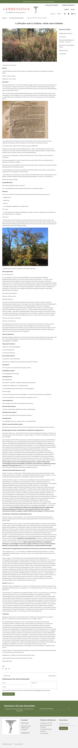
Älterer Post (7, 676)
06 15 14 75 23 (24, 723)
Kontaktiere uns (25, 732)
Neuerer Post (52, 676)
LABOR (66, 9)
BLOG (73, 9)
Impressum (43, 731)
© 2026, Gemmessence (7, 744)
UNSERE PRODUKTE (68, 5)
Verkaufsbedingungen (46, 729)
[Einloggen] (68, 14)
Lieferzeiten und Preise (46, 723)
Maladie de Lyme (63, 50)
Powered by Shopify (19, 744)
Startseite (4, 17)
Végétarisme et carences (65, 33)
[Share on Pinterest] (9, 668)
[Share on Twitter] (5, 668)
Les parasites (62, 53)
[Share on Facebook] (3, 668)
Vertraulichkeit (44, 733)
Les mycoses (62, 36)
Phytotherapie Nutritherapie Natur (16, 17)
